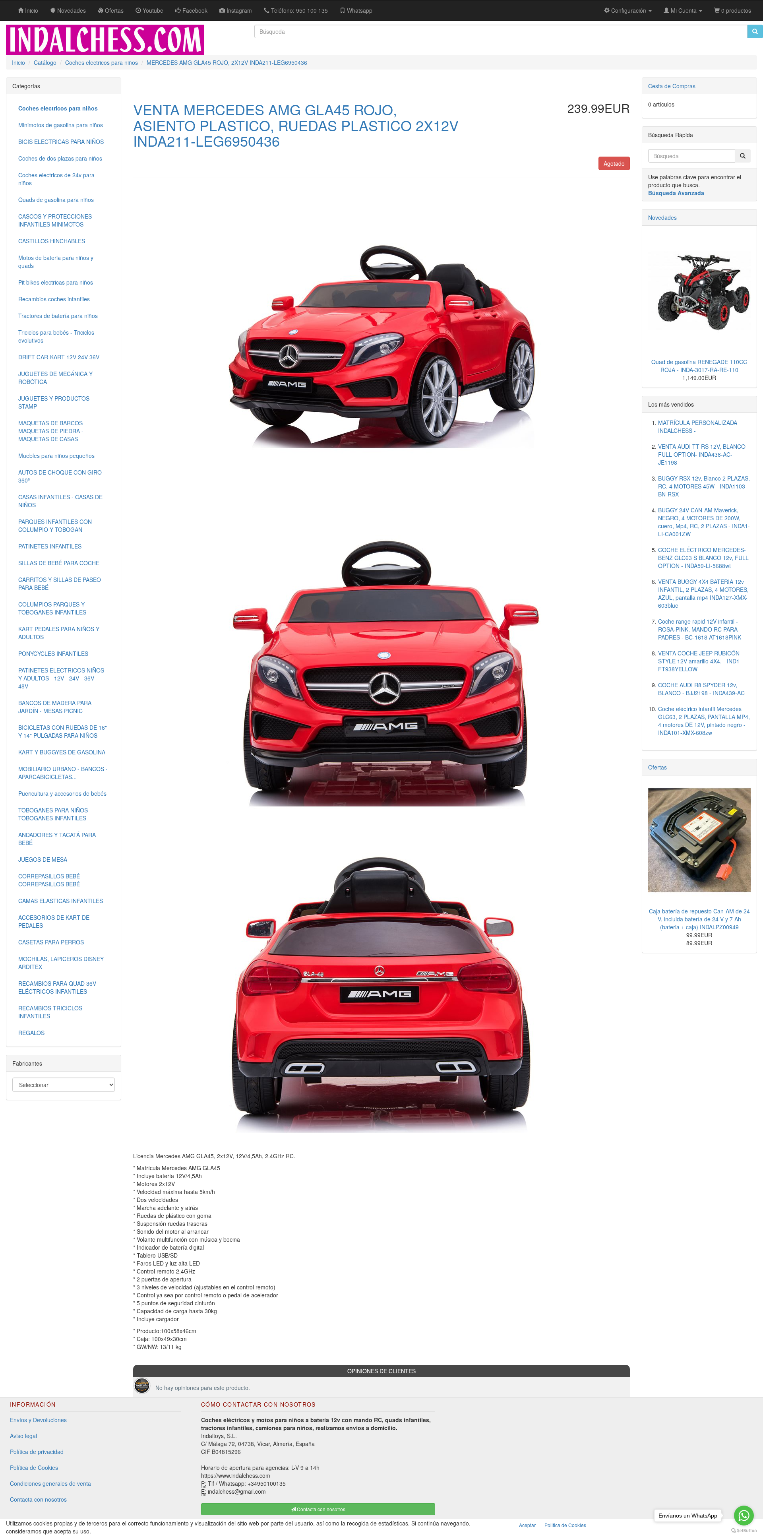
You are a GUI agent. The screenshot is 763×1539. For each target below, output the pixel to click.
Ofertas (657, 767)
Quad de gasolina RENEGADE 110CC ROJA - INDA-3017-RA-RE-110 (699, 366)
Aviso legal (23, 1436)
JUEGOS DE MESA (42, 859)
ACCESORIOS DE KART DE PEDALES (53, 921)
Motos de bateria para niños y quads (55, 261)
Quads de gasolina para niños (56, 200)
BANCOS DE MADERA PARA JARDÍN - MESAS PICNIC (54, 707)
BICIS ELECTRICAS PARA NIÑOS (61, 141)
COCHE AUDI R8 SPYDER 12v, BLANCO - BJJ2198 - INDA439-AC (701, 689)
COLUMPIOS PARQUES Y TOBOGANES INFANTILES (52, 608)
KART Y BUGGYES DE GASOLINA (61, 752)
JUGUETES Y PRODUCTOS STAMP (53, 402)
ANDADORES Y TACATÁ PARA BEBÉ (57, 839)
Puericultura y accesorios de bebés (62, 793)
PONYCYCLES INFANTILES (53, 653)
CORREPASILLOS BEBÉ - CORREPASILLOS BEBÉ (50, 880)
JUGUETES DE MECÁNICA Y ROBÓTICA (55, 378)
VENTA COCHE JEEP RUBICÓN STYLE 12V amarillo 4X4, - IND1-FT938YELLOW (700, 661)
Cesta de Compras (671, 86)
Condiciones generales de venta (50, 1483)
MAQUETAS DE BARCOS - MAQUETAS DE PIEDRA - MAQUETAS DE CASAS (52, 431)
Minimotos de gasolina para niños (60, 125)
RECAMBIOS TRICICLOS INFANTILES (50, 1012)
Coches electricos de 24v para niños (56, 179)
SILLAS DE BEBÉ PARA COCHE (58, 563)
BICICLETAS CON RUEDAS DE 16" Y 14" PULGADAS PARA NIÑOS (62, 731)
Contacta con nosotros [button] (320, 1509)
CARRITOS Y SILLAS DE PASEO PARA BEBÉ (59, 583)
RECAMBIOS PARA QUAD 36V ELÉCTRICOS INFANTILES (57, 987)
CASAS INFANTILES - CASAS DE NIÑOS (60, 501)
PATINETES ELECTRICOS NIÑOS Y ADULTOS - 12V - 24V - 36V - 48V (61, 678)
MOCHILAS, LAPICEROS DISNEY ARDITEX (61, 963)
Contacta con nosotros (38, 1499)
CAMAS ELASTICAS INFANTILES (60, 901)
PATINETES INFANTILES (49, 546)
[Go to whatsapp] (744, 1515)
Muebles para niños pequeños (56, 455)
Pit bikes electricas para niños (55, 282)
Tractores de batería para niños (58, 316)
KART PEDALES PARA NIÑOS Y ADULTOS (58, 633)
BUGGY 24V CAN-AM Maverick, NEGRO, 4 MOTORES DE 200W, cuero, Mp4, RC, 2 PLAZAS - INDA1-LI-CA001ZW (704, 522)
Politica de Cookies (565, 1525)
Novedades (662, 217)
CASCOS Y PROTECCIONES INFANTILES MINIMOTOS (55, 220)
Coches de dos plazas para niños (60, 158)
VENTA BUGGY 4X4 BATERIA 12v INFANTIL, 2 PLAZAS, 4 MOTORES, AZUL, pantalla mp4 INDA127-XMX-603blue (703, 593)
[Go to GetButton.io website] (744, 1530)
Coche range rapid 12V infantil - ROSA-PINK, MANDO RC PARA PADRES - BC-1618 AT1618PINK (699, 629)
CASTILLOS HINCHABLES (51, 241)
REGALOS (31, 1033)
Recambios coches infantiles (54, 299)
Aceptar (527, 1525)
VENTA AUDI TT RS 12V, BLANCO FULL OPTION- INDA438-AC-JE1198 (702, 454)
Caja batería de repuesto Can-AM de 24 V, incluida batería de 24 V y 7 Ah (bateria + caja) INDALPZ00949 (699, 919)
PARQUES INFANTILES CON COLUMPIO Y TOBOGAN (55, 525)
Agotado (614, 163)
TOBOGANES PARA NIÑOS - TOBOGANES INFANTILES (54, 814)
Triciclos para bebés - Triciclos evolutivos (56, 336)
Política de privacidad (37, 1452)
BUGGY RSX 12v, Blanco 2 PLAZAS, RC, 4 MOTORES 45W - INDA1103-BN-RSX (704, 486)
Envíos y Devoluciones (38, 1420)
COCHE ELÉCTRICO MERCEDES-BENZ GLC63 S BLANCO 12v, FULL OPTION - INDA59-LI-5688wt (703, 558)
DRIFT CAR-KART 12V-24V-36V (58, 357)
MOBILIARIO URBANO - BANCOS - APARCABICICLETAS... (63, 773)
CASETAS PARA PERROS (51, 942)
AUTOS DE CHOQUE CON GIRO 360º (60, 476)
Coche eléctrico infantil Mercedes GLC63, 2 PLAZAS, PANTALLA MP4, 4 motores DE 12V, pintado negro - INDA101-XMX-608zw (704, 721)
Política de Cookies (34, 1467)
